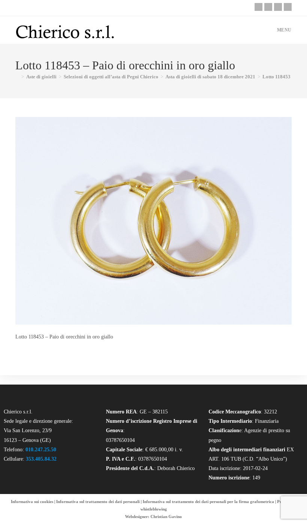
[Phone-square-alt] (258, 7)
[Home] (17, 76)
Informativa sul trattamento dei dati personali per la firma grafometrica (208, 501)
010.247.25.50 (40, 449)
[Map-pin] (288, 7)
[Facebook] (268, 7)
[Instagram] (278, 7)
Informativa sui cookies (32, 501)
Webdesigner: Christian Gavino (153, 516)
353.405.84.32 (41, 459)
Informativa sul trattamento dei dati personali (98, 501)
